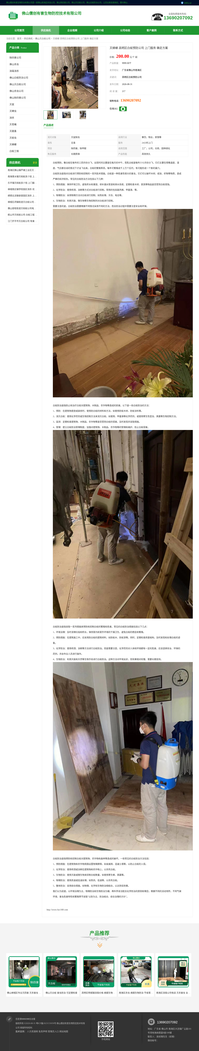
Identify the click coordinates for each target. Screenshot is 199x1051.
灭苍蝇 (12, 124)
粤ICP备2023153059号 (46, 1023)
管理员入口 (53, 1031)
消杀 (11, 118)
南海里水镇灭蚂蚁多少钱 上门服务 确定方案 (22, 176)
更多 (35, 163)
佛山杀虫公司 (16, 91)
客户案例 (152, 30)
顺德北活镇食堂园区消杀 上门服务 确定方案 (22, 195)
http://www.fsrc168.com (57, 910)
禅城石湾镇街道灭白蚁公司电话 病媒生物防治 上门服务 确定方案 (22, 202)
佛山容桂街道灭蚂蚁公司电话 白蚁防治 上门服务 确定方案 (22, 208)
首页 (19, 38)
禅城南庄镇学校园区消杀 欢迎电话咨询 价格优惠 (22, 189)
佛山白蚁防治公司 (18, 77)
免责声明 (43, 1031)
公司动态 (125, 30)
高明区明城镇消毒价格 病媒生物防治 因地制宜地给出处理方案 (37, 993)
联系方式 (178, 30)
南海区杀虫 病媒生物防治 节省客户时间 (63, 993)
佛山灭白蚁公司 (42, 38)
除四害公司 (15, 57)
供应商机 (46, 30)
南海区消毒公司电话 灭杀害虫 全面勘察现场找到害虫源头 (109, 993)
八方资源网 (32, 1031)
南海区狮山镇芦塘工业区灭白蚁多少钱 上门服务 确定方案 (22, 170)
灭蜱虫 (12, 111)
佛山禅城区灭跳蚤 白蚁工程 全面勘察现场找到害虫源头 (145, 993)
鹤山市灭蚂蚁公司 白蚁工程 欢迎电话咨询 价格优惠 (22, 215)
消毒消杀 (14, 71)
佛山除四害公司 (17, 97)
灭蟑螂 (12, 144)
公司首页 (19, 30)
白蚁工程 (14, 151)
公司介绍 (99, 30)
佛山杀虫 (14, 64)
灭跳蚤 (12, 131)
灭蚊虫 (12, 138)
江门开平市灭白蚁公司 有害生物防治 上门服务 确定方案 (22, 221)
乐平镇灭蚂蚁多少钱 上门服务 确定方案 (22, 183)
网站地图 (63, 1031)
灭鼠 (11, 104)
